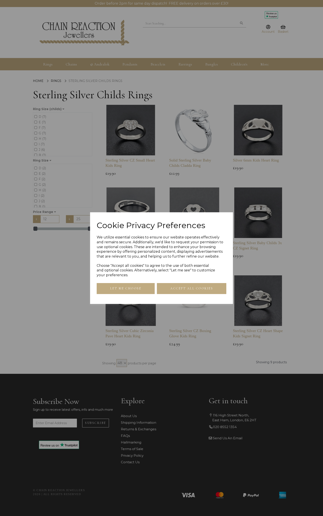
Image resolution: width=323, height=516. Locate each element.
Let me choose (126, 288)
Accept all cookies (191, 288)
